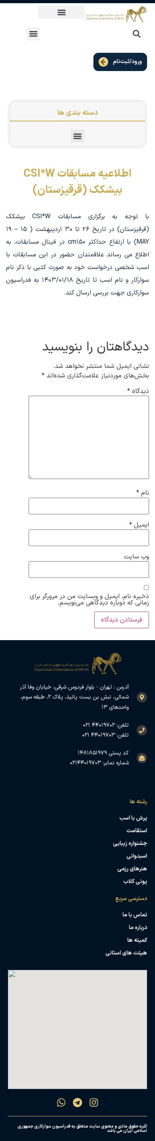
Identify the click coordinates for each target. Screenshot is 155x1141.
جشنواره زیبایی (130, 843)
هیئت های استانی (126, 953)
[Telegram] (77, 1102)
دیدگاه (138, 391)
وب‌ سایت (136, 557)
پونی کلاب (135, 881)
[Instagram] (94, 1102)
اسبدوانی (136, 856)
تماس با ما (134, 915)
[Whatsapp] (61, 1102)
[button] (61, 12)
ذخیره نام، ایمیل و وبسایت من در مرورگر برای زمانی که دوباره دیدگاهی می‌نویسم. (89, 599)
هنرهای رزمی (132, 869)
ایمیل (139, 525)
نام (142, 493)
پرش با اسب (133, 818)
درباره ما (138, 928)
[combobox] (119, 34)
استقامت (136, 831)
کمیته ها (137, 940)
